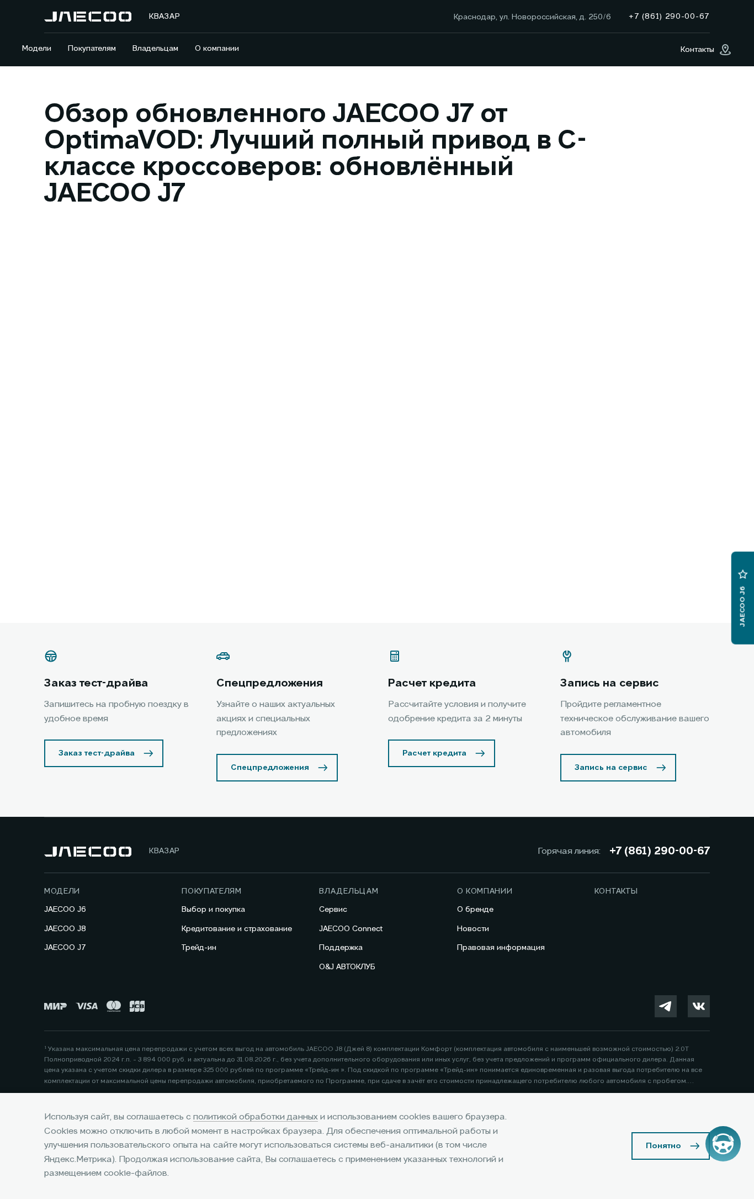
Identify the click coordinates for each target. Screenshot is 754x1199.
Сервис (333, 909)
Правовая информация (501, 948)
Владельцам (155, 48)
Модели (36, 48)
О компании (217, 48)
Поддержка (341, 948)
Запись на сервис (611, 768)
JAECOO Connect (351, 929)
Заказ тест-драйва (97, 753)
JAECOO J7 (65, 948)
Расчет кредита (434, 753)
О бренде (475, 909)
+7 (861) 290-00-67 (659, 851)
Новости (473, 929)
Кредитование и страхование (237, 929)
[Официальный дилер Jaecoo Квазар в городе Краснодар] (87, 17)
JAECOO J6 (65, 909)
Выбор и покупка (213, 909)
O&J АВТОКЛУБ (347, 967)
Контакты (616, 891)
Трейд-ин (199, 948)
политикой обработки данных (255, 1117)
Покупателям (92, 48)
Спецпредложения (270, 768)
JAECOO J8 (65, 929)
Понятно (663, 1146)
